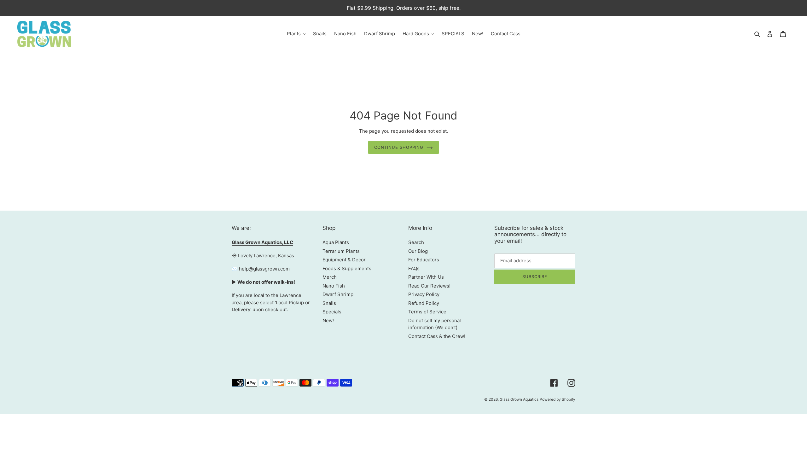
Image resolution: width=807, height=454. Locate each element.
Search (416, 242)
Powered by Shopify (557, 399)
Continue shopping (399, 147)
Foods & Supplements (346, 268)
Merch (329, 277)
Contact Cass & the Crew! (436, 336)
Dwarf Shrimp (337, 294)
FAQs (414, 268)
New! (328, 320)
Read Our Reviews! (429, 286)
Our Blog (418, 251)
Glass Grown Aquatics (519, 399)
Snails (329, 303)
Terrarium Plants (341, 251)
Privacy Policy (423, 294)
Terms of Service (427, 312)
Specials (331, 312)
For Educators (423, 260)
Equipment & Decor (344, 260)
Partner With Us (426, 277)
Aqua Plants (335, 242)
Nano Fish (333, 286)
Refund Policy (423, 303)
